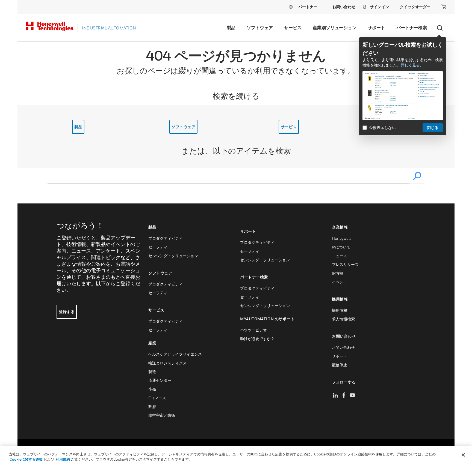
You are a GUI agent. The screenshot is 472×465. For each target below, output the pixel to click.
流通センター (159, 380)
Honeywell (341, 238)
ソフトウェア (260, 27)
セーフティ (157, 247)
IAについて (341, 247)
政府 (152, 406)
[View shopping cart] (443, 6)
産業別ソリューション (334, 27)
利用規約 (63, 459)
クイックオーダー (415, 6)
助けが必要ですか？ (257, 338)
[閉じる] (463, 455)
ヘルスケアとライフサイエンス (175, 354)
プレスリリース (345, 264)
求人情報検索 (343, 319)
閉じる (432, 127)
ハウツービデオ (253, 330)
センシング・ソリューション (173, 255)
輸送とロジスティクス (167, 363)
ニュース (339, 255)
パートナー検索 (411, 27)
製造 (152, 371)
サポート (376, 27)
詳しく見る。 (412, 65)
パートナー (307, 6)
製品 (231, 27)
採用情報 (339, 310)
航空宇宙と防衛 (161, 415)
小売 (152, 389)
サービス (293, 27)
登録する (67, 311)
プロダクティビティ (165, 238)
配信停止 (339, 364)
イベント (339, 282)
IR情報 (337, 273)
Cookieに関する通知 (26, 459)
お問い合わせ (343, 347)
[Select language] (290, 6)
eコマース (157, 397)
